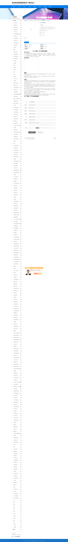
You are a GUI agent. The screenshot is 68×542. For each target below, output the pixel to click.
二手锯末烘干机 (15, 344)
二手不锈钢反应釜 (15, 27)
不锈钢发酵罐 (15, 455)
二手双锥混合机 (15, 190)
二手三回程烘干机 (15, 413)
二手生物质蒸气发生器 (16, 156)
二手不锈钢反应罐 (15, 453)
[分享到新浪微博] (16, 536)
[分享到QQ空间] (15, 536)
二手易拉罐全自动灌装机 (16, 214)
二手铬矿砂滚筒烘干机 (16, 364)
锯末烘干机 (14, 272)
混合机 (14, 509)
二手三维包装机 (15, 299)
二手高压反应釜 (15, 89)
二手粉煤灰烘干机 (15, 301)
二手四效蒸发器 (15, 203)
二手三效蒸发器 (15, 415)
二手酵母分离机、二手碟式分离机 (17, 387)
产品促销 (29, 6)
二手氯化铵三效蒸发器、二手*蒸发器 (17, 161)
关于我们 (19, 6)
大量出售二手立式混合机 (30, 137)
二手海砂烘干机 (15, 192)
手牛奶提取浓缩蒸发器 (16, 212)
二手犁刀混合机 (15, 36)
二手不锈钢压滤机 (15, 194)
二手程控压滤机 (15, 185)
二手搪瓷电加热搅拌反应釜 (16, 339)
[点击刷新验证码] (37, 128)
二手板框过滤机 (15, 116)
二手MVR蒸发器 (15, 395)
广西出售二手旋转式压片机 (16, 132)
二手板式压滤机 (15, 85)
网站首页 (14, 6)
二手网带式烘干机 (15, 290)
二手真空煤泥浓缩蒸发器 (16, 172)
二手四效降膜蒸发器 (15, 319)
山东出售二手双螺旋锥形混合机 (17, 94)
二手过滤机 (14, 60)
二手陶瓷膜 (14, 297)
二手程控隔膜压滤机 (15, 460)
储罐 (13, 500)
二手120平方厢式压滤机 (16, 183)
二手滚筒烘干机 (15, 31)
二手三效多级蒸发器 (15, 107)
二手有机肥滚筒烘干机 (16, 288)
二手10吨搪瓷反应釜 (15, 279)
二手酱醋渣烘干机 (15, 373)
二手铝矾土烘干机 (15, 281)
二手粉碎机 (14, 76)
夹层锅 (14, 522)
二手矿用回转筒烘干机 (16, 366)
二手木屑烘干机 (15, 489)
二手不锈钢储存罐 (15, 56)
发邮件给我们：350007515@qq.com (17, 534)
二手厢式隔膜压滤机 (15, 201)
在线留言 (45, 6)
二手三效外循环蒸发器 (16, 261)
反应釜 (14, 513)
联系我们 (50, 6)
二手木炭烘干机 (15, 277)
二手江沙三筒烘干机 (15, 270)
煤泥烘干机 (14, 268)
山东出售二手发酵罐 (15, 103)
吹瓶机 (14, 520)
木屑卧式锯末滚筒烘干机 (16, 335)
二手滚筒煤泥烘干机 (15, 248)
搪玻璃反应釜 (15, 431)
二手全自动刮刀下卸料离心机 (16, 125)
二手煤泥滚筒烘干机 (15, 326)
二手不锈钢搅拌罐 (15, 58)
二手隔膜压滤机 (15, 45)
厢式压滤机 (14, 330)
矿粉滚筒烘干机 (15, 286)
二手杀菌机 (14, 69)
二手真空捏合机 (15, 241)
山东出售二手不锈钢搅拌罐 (16, 98)
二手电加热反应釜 (15, 29)
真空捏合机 (14, 424)
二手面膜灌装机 (15, 230)
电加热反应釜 (15, 346)
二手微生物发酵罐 (15, 165)
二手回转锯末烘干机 (15, 315)
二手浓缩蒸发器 (15, 462)
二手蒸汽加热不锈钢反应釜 (16, 259)
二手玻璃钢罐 (15, 482)
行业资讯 (34, 6)
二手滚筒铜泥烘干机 (15, 250)
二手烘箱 (14, 65)
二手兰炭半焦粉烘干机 (16, 377)
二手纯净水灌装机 (15, 221)
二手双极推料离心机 (15, 118)
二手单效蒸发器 (15, 210)
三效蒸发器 (14, 471)
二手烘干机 (14, 47)
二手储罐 (14, 105)
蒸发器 (14, 511)
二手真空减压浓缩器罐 (16, 406)
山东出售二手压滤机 (15, 114)
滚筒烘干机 (14, 484)
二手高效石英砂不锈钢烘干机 (16, 368)
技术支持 (40, 6)
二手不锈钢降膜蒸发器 (16, 310)
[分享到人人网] (18, 536)
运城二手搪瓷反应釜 (15, 442)
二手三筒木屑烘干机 (15, 384)
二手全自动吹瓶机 (15, 359)
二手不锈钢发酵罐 (15, 38)
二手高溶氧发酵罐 (15, 163)
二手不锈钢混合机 (15, 473)
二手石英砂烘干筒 (15, 154)
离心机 (14, 502)
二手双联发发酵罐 (15, 96)
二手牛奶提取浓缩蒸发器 (16, 357)
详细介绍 (26, 42)
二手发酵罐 (14, 127)
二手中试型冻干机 (15, 375)
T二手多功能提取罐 (15, 134)
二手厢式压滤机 (15, 388)
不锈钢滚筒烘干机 (15, 426)
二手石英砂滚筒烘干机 (16, 337)
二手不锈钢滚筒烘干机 (16, 393)
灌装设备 (14, 518)
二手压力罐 (14, 491)
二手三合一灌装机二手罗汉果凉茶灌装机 (17, 219)
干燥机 (14, 444)
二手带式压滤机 (15, 397)
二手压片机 (14, 67)
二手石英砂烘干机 (15, 317)
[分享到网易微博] (19, 536)
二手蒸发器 (14, 435)
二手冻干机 (14, 480)
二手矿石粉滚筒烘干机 (16, 308)
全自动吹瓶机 (15, 232)
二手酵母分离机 (15, 355)
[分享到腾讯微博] (17, 536)
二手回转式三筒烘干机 (16, 348)
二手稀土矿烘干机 (15, 328)
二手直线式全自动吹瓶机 (16, 239)
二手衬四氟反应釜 (15, 136)
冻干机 (14, 143)
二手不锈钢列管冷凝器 (16, 87)
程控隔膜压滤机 (15, 451)
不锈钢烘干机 (15, 422)
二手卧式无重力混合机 (16, 145)
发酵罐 (14, 49)
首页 (32, 20)
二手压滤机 (14, 174)
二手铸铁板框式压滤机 (16, 243)
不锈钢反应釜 (15, 181)
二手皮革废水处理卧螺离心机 (16, 433)
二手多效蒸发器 (15, 40)
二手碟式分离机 (15, 404)
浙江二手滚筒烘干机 (15, 493)
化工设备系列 (38, 20)
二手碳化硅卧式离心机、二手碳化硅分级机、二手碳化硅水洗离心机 (17, 170)
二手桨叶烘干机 (15, 78)
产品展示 (24, 6)
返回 (54, 138)
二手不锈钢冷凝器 (15, 123)
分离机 (14, 74)
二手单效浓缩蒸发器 (15, 152)
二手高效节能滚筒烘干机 (16, 252)
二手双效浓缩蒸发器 (15, 402)
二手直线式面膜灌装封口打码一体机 (17, 224)
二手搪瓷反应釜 (15, 464)
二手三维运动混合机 (15, 306)
